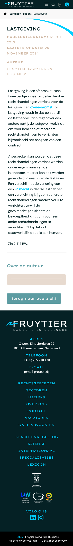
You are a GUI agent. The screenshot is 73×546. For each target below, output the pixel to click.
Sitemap (36, 444)
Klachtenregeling (36, 437)
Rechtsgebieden (36, 383)
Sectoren (36, 390)
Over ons (36, 404)
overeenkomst (41, 107)
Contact (36, 411)
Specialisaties (36, 457)
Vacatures (36, 418)
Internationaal (36, 451)
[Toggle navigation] (47, 4)
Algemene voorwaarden (23, 540)
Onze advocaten (36, 425)
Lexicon (36, 464)
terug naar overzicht (34, 298)
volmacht (22, 189)
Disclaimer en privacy (54, 540)
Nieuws (36, 397)
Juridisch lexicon (20, 13)
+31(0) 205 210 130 (36, 360)
